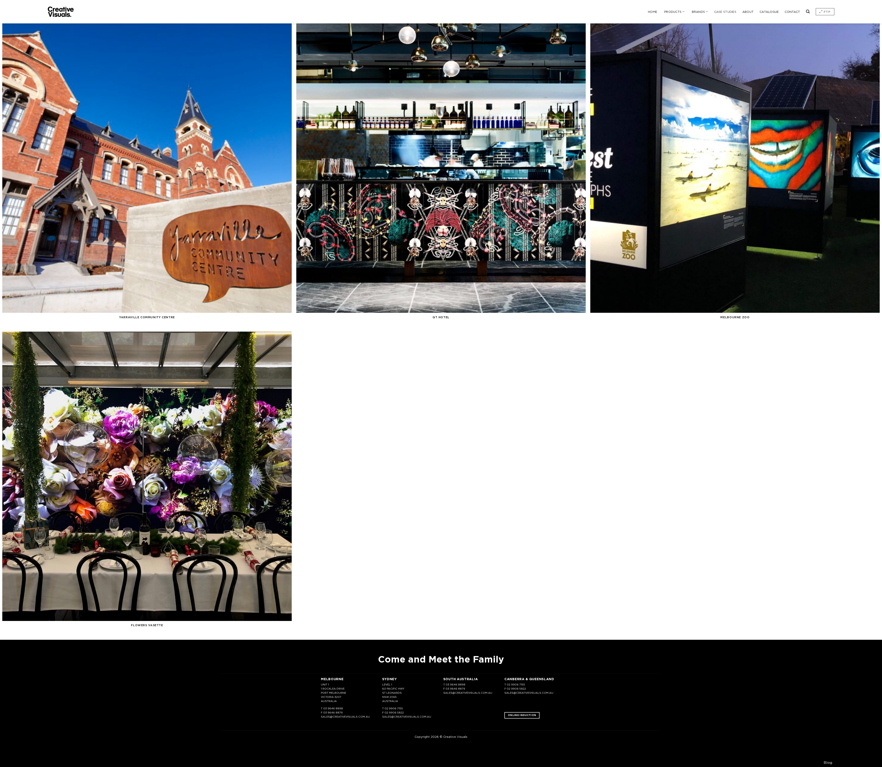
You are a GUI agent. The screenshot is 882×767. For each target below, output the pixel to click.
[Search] (808, 11)
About (748, 11)
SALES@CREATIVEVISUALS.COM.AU (345, 716)
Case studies (725, 11)
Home (652, 11)
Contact (792, 11)
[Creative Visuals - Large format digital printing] (61, 12)
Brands (698, 11)
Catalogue (769, 11)
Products (672, 11)
